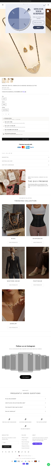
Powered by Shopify (30, 458)
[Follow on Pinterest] (15, 451)
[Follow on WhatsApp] (28, 451)
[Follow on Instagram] (9, 451)
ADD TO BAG (25, 139)
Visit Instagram (25, 377)
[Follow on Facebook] (2, 451)
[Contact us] (48, 464)
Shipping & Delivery (25, 446)
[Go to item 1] (3, 80)
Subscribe (7, 446)
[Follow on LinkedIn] (25, 451)
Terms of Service (25, 444)
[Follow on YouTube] (18, 451)
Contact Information (25, 448)
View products (13, 242)
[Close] (44, 5)
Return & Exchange (25, 441)
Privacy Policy (24, 439)
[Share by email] (11, 153)
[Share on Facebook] (6, 153)
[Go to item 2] (7, 80)
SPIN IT (38, 27)
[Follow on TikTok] (22, 451)
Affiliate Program (25, 437)
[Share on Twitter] (7, 153)
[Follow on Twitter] (5, 451)
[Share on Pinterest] (9, 153)
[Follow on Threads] (12, 451)
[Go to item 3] (11, 80)
